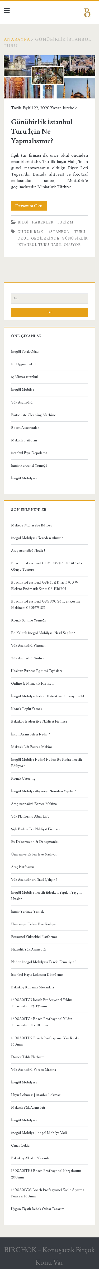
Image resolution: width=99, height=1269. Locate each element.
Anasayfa (17, 39)
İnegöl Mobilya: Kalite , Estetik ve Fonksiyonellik (48, 696)
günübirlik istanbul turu (51, 232)
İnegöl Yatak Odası (25, 352)
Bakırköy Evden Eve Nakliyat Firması (39, 721)
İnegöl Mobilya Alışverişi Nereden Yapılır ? (43, 791)
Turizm (65, 222)
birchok (70, 108)
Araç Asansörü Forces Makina (34, 804)
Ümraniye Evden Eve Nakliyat (33, 854)
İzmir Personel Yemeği (29, 466)
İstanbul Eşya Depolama (29, 453)
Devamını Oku (31, 207)
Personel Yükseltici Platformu (34, 937)
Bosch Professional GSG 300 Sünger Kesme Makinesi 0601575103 (46, 604)
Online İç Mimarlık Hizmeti (32, 683)
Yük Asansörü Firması (28, 646)
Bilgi (23, 222)
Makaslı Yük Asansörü (28, 1108)
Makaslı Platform (24, 440)
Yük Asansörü (22, 402)
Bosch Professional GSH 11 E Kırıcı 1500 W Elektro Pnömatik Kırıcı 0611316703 (44, 585)
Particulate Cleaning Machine (33, 415)
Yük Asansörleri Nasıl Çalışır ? (34, 880)
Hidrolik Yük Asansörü (28, 949)
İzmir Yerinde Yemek (27, 911)
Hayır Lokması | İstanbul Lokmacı (36, 1095)
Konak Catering (23, 779)
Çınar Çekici (20, 1145)
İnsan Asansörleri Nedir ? (30, 734)
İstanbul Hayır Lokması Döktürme (37, 975)
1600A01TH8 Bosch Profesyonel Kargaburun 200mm (46, 1174)
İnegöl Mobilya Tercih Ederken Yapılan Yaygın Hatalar (46, 895)
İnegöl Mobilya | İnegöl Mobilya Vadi (39, 1133)
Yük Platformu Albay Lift (30, 816)
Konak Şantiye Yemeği (28, 620)
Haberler (43, 222)
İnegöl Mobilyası (24, 478)
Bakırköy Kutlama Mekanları (32, 987)
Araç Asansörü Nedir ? (28, 551)
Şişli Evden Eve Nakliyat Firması (35, 829)
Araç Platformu (22, 867)
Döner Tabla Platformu (28, 1057)
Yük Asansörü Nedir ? (28, 658)
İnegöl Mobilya (22, 389)
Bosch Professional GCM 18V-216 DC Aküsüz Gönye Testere (46, 566)
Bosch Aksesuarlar (25, 428)
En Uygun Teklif (23, 364)
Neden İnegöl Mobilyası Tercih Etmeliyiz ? (44, 962)
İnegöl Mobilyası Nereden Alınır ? (37, 538)
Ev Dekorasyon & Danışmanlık (34, 842)
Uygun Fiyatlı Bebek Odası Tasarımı (38, 1209)
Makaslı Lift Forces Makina (32, 747)
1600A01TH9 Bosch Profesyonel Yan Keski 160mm (45, 1041)
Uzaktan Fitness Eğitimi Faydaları (36, 671)
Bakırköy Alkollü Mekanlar (31, 1158)
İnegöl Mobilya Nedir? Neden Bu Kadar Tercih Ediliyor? (46, 763)
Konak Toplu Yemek (26, 709)
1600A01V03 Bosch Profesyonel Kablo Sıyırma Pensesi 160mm (47, 1193)
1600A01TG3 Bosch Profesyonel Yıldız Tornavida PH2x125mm (41, 1003)
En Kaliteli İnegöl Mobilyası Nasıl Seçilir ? (43, 633)
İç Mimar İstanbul (24, 377)
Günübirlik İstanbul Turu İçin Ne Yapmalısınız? (49, 77)
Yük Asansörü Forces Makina (33, 1070)
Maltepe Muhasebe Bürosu (31, 525)
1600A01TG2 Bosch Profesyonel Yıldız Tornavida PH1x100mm (41, 1022)
